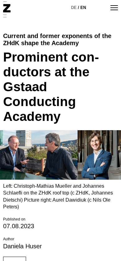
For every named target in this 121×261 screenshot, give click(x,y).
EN (83, 7)
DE (74, 7)
